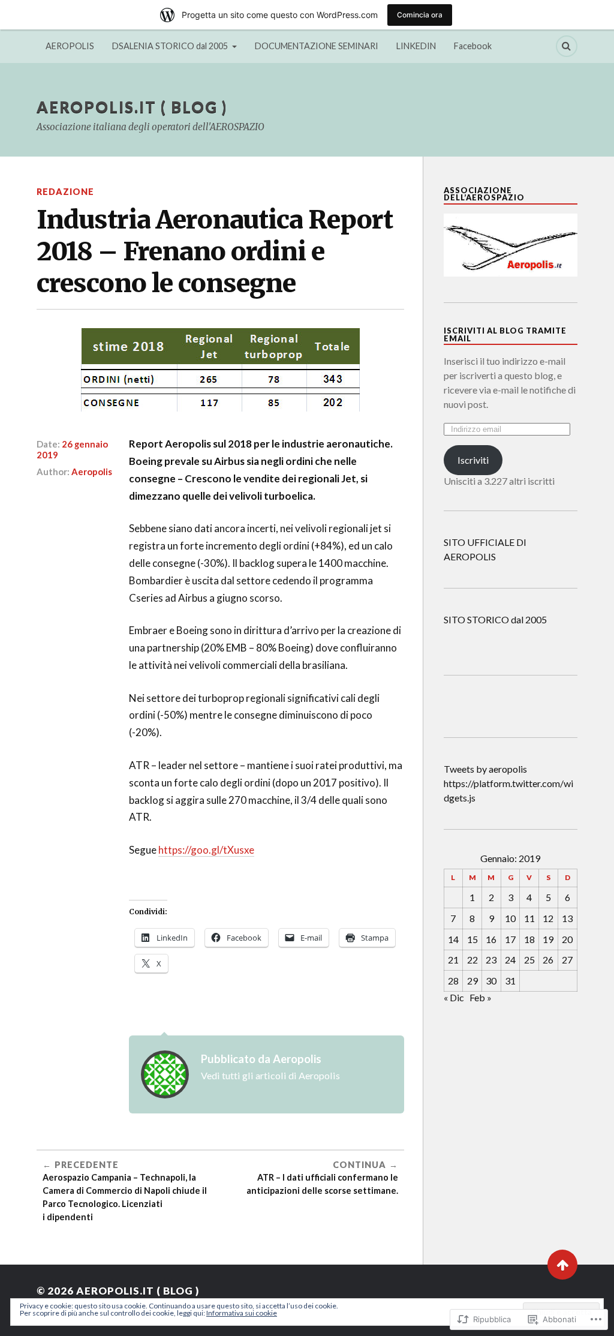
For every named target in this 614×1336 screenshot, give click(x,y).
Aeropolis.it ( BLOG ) (132, 107)
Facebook (473, 46)
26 (548, 959)
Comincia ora (420, 14)
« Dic (454, 997)
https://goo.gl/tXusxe (206, 849)
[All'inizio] (562, 1265)
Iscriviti (473, 460)
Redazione (65, 192)
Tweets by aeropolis (485, 768)
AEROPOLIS (70, 46)
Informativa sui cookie (241, 1312)
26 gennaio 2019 (72, 449)
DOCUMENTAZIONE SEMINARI (316, 46)
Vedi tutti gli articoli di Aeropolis (270, 1075)
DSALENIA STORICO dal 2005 (170, 46)
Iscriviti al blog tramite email (505, 334)
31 (510, 980)
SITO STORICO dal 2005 (495, 619)
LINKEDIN (416, 46)
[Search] (566, 46)
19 (548, 939)
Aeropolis (91, 471)
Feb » (480, 997)
